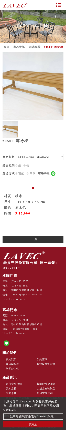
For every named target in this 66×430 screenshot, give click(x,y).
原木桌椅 (35, 46)
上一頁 (33, 239)
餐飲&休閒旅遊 (46, 364)
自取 (40, 173)
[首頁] (15, 5)
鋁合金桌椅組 (14, 384)
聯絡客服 (44, 173)
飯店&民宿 (12, 364)
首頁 (6, 46)
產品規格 (9, 156)
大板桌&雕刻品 (46, 388)
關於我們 (10, 353)
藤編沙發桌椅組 (46, 384)
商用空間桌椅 (45, 393)
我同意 (33, 424)
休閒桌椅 (11, 393)
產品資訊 (19, 46)
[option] (33, 86)
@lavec (20, 299)
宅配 (21, 173)
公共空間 (42, 359)
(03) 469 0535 (20, 281)
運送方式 (9, 173)
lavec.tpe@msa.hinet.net (27, 294)
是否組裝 (9, 165)
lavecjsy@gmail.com (25, 329)
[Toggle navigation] (58, 5)
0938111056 (18, 315)
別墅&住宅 (12, 368)
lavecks (21, 333)
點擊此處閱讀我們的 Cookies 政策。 (33, 416)
